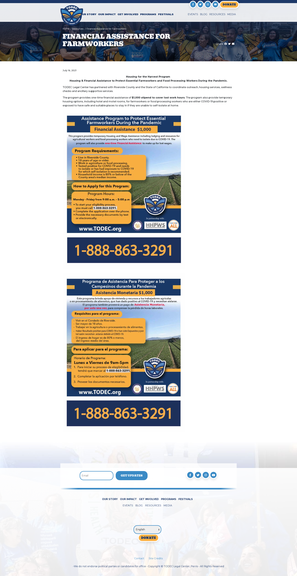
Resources (217, 14)
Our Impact (107, 14)
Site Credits (156, 558)
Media (231, 14)
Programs (148, 14)
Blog (203, 14)
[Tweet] (229, 43)
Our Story (88, 14)
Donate (229, 5)
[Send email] (233, 43)
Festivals (166, 14)
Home (66, 28)
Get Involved (128, 14)
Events (193, 14)
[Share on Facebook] (225, 43)
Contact (139, 558)
